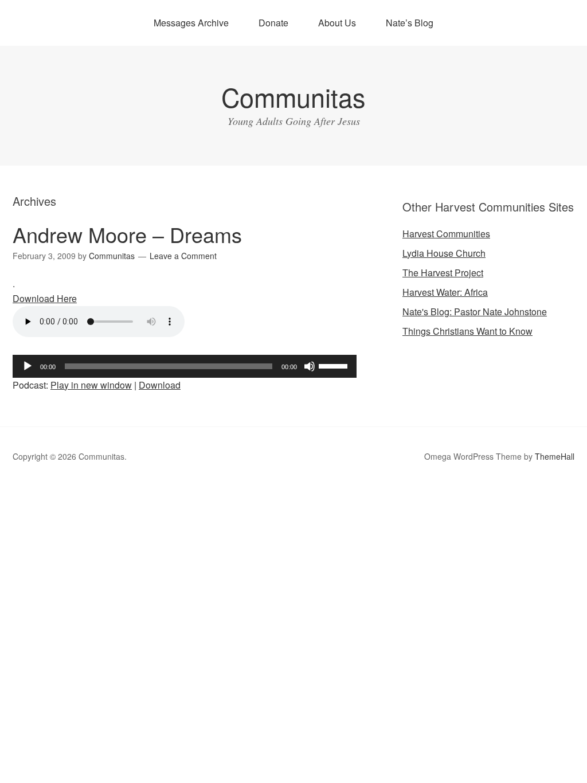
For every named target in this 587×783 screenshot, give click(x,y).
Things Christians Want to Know (467, 331)
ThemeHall (554, 456)
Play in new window (91, 384)
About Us (337, 22)
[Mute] (309, 366)
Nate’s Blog (409, 22)
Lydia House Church (444, 253)
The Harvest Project (442, 272)
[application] (185, 366)
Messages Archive (191, 22)
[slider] (335, 365)
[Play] (27, 366)
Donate (273, 22)
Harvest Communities (446, 233)
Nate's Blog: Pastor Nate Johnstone (474, 311)
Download (160, 384)
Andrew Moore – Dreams (127, 234)
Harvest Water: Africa (445, 292)
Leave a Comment (183, 255)
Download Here (45, 298)
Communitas (293, 96)
